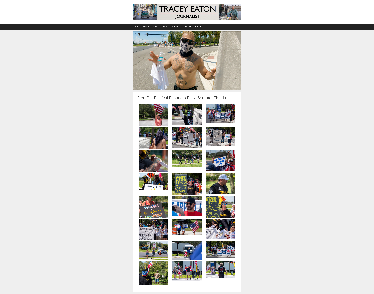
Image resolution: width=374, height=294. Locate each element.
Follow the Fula (176, 26)
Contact (198, 26)
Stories (155, 26)
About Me (188, 26)
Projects (146, 26)
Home (137, 26)
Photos (164, 26)
